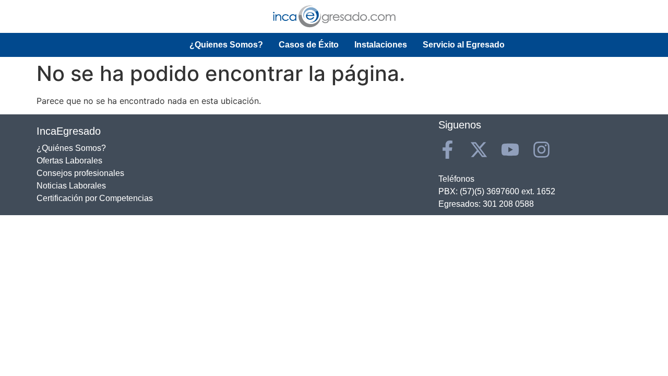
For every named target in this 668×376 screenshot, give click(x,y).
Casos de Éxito (309, 44)
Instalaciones (380, 44)
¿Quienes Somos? (226, 44)
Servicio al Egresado (464, 44)
